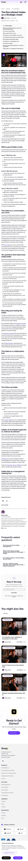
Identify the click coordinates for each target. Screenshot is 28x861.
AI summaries (7, 245)
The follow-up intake (8, 43)
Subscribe (14, 592)
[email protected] (5, 757)
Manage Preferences (9, 852)
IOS (21, 833)
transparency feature (8, 333)
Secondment (4, 787)
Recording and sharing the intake (10, 39)
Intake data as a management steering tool (13, 48)
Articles (8, 8)
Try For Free (13, 733)
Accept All (18, 858)
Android (9, 833)
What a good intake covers (9, 33)
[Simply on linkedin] (3, 761)
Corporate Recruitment (7, 792)
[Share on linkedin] (3, 501)
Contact (3, 801)
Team (2, 804)
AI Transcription (16, 8)
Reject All (6, 858)
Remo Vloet (7, 18)
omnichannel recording (20, 323)
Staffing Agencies (6, 784)
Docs (2, 818)
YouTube (3, 815)
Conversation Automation (8, 770)
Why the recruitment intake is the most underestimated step (12, 28)
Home (2, 8)
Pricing (3, 778)
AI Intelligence (5, 767)
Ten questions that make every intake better (13, 37)
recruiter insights (8, 420)
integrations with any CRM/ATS (14, 465)
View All (5, 613)
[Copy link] (6, 501)
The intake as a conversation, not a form (12, 35)
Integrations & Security (7, 776)
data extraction (9, 343)
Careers (3, 806)
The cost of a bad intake (8, 31)
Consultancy (4, 795)
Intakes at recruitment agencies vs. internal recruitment (13, 46)
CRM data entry (5, 458)
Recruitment (4, 790)
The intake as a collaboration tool (11, 41)
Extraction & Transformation (8, 773)
